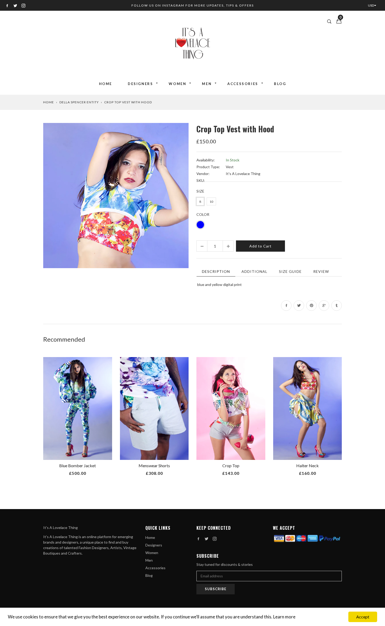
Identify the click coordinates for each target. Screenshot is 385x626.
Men (207, 84)
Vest (230, 167)
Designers (140, 84)
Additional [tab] (254, 271)
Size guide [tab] (290, 271)
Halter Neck (307, 465)
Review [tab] (321, 271)
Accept (362, 616)
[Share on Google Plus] (324, 305)
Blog (280, 84)
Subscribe (215, 589)
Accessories (242, 84)
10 (211, 202)
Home (105, 84)
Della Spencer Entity (79, 102)
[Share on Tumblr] (336, 305)
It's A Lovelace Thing (243, 173)
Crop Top (230, 465)
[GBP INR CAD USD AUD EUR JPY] (373, 5)
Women (177, 84)
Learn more (284, 616)
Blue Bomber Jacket (77, 465)
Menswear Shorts (154, 465)
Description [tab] (216, 271)
